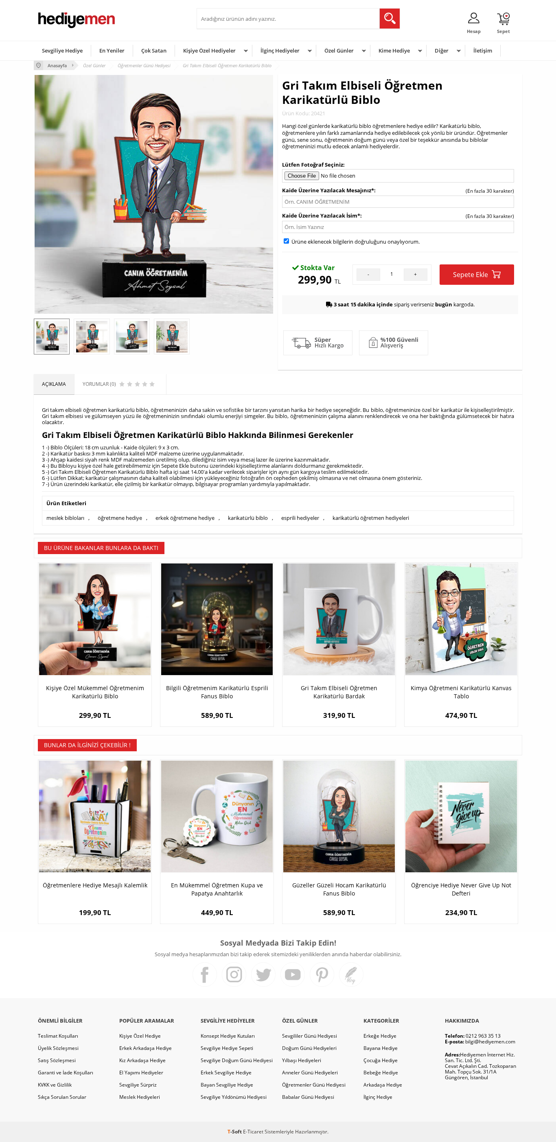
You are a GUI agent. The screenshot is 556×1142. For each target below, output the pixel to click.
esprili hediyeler (300, 517)
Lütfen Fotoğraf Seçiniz (312, 164)
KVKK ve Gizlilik (55, 1084)
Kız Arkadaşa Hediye (142, 1060)
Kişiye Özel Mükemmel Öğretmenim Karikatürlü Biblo (95, 692)
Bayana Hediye (380, 1048)
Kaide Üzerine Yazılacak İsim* (321, 215)
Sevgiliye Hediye (62, 50)
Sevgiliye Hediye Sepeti (227, 1048)
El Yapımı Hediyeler (141, 1072)
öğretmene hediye (120, 517)
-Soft (235, 1131)
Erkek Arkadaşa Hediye (145, 1048)
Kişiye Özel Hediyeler (209, 50)
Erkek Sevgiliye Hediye (226, 1072)
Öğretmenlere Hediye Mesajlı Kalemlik (95, 885)
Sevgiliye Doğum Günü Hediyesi (237, 1060)
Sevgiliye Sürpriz (138, 1084)
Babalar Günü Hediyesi (308, 1097)
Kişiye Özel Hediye (140, 1035)
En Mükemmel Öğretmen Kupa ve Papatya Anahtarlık (217, 889)
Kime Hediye (394, 50)
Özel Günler (339, 50)
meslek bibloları (65, 517)
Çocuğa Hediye (380, 1060)
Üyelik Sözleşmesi (58, 1048)
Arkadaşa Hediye (382, 1084)
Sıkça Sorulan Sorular (62, 1097)
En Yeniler (112, 50)
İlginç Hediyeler (280, 50)
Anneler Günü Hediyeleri (310, 1072)
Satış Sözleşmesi (57, 1060)
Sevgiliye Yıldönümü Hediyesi (234, 1097)
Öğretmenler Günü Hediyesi (314, 1084)
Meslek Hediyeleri (139, 1097)
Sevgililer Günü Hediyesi (309, 1035)
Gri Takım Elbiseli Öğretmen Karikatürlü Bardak (339, 692)
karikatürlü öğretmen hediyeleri (371, 517)
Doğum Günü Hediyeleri (309, 1048)
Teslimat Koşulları (58, 1035)
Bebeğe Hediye (380, 1072)
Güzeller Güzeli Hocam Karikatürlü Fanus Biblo (339, 889)
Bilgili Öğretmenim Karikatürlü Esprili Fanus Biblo (217, 692)
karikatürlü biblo (248, 517)
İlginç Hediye (377, 1097)
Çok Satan (153, 50)
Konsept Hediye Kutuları (228, 1035)
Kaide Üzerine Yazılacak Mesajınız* (328, 190)
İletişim (482, 50)
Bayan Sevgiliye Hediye (227, 1084)
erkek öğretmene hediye (185, 517)
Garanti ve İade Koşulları (65, 1072)
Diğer (442, 50)
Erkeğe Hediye (379, 1035)
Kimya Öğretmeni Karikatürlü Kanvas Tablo (461, 692)
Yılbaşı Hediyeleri (301, 1060)
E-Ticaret (253, 1131)
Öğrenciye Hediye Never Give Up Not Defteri (461, 889)
